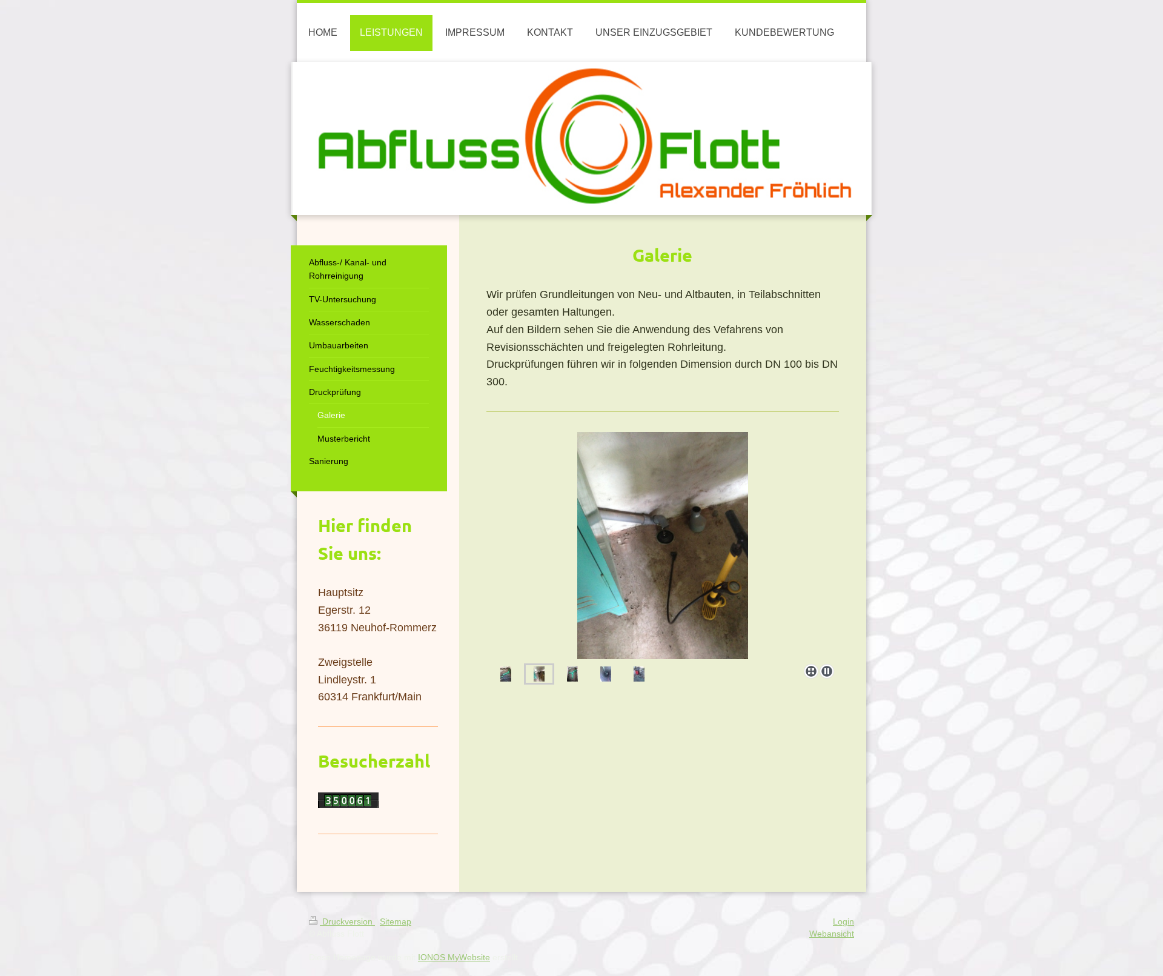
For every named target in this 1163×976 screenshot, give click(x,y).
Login (843, 921)
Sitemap (395, 921)
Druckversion (347, 921)
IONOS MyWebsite (454, 957)
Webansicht (831, 933)
